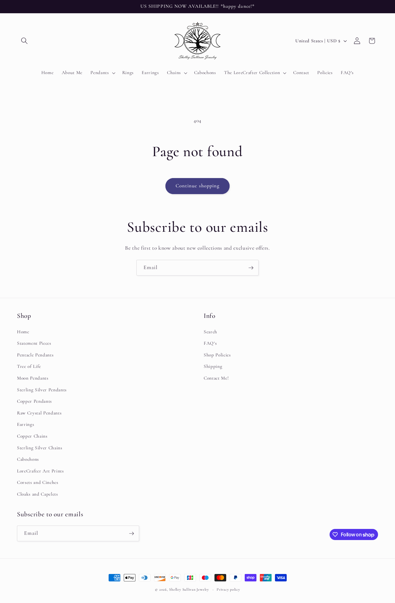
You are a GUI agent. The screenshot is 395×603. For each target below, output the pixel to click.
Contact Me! (216, 378)
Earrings (25, 424)
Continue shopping (198, 186)
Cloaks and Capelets (37, 494)
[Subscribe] (250, 268)
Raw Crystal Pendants (39, 413)
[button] (24, 40)
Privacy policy (228, 589)
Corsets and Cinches (37, 482)
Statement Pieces (34, 343)
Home (23, 332)
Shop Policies (217, 355)
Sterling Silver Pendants (42, 390)
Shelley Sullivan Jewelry (189, 589)
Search (210, 332)
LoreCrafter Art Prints (40, 471)
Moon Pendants (32, 378)
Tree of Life (29, 366)
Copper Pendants (34, 401)
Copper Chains (32, 436)
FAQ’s (210, 343)
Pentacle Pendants (35, 355)
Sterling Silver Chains (39, 448)
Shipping (213, 366)
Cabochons (28, 459)
